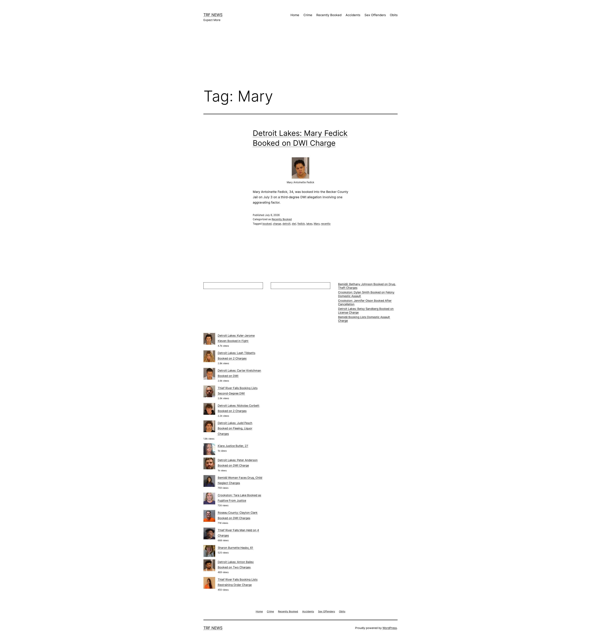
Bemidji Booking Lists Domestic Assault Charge (364, 318)
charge (277, 223)
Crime (307, 15)
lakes (309, 223)
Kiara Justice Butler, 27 (233, 446)
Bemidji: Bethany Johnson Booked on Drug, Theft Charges (367, 286)
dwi (294, 223)
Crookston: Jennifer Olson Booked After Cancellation (365, 302)
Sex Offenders (375, 15)
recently (326, 223)
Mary (317, 223)
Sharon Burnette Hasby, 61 (235, 547)
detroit (286, 223)
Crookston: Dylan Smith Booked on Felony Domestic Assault (366, 294)
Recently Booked (329, 15)
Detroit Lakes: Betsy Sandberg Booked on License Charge (366, 310)
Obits (394, 15)
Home (294, 15)
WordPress (390, 628)
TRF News (212, 15)
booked (267, 223)
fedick (301, 223)
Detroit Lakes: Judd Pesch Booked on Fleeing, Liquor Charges (235, 428)
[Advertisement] (300, 60)
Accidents (353, 15)
